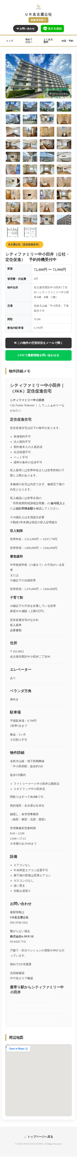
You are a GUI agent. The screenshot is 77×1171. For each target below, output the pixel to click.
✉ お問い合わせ (26, 28)
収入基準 (15, 625)
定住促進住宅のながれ (24, 619)
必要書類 (15, 630)
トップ (9, 40)
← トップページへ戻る (38, 1136)
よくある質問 (48, 41)
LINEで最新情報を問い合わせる (38, 355)
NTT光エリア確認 (21, 978)
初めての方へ (28, 41)
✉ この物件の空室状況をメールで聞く (38, 342)
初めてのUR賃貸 (20, 964)
